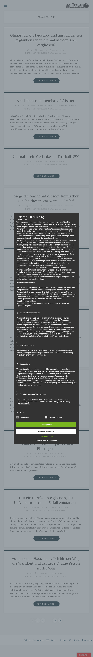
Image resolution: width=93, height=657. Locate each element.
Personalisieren (46, 437)
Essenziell (24, 418)
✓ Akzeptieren (46, 425)
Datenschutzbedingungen (46, 440)
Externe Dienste (55, 418)
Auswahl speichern (46, 431)
